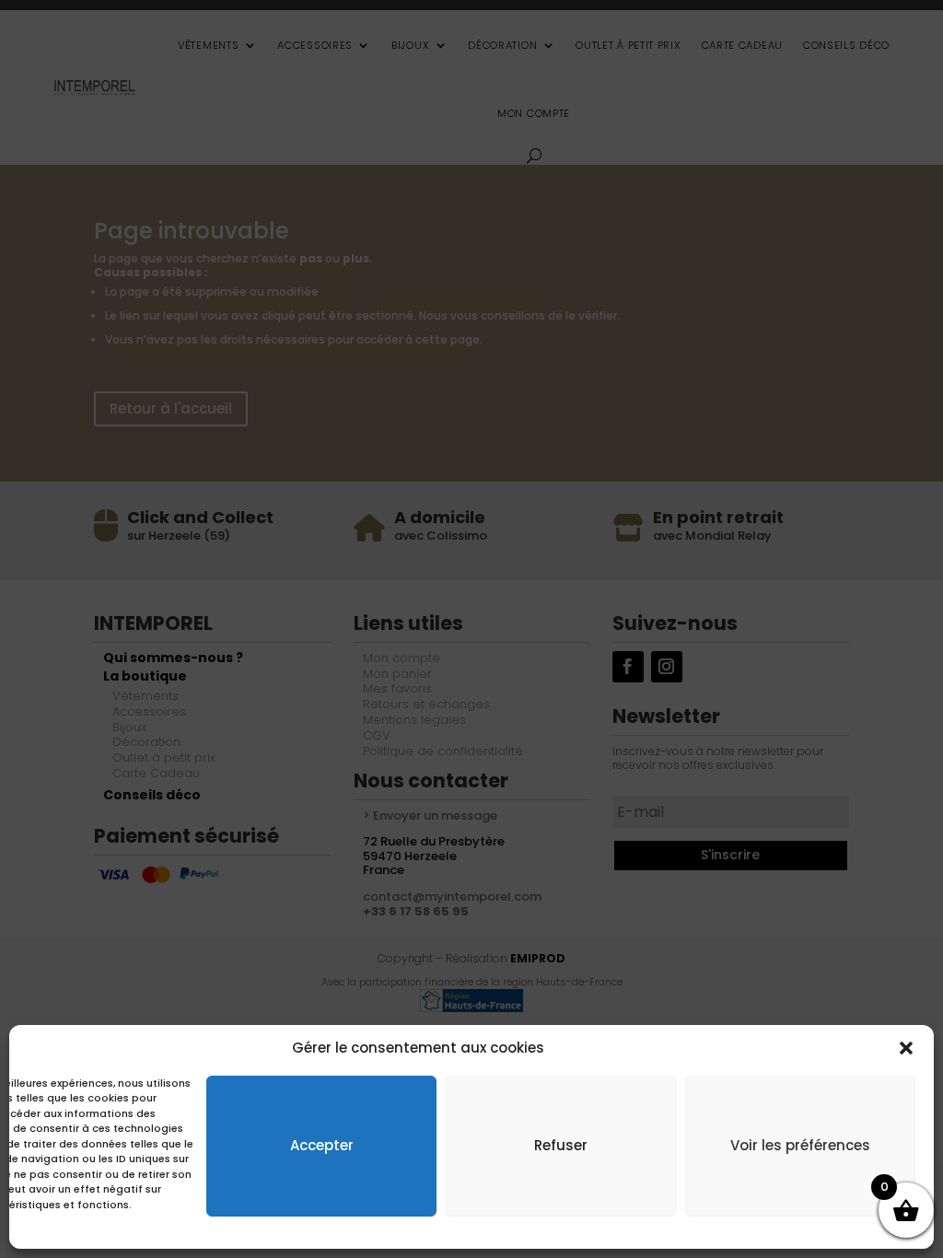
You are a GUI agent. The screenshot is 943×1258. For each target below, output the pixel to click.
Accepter (322, 1145)
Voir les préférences (800, 1145)
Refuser (561, 1145)
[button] (906, 1048)
